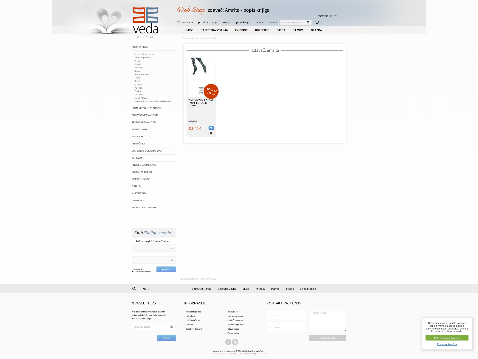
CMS (260, 353)
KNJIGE (188, 30)
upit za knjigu (242, 22)
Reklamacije (232, 312)
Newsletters (144, 303)
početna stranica (202, 288)
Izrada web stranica (234, 353)
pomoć (259, 22)
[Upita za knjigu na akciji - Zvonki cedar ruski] (211, 128)
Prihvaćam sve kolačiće (447, 338)
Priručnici (138, 143)
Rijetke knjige (141, 179)
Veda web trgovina (189, 279)
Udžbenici (138, 200)
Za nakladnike (233, 333)
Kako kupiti (191, 316)
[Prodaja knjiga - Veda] (146, 38)
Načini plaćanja (193, 320)
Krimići (137, 81)
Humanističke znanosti (146, 108)
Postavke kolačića (447, 344)
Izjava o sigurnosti (235, 324)
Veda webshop (190, 38)
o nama (273, 22)
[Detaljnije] (211, 133)
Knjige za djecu (142, 172)
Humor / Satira (141, 98)
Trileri (136, 78)
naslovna (187, 22)
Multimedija (139, 193)
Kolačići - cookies (235, 320)
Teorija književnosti (145, 207)
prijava (333, 15)
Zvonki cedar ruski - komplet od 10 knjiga (200, 103)
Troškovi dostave (194, 329)
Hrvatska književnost (144, 54)
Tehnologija (140, 129)
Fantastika (139, 94)
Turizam (137, 158)
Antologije (138, 68)
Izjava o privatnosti (235, 316)
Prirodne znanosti (144, 122)
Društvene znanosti (145, 115)
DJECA (281, 30)
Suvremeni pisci (141, 74)
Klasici (137, 71)
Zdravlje (137, 136)
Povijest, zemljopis (144, 165)
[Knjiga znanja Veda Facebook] (228, 344)
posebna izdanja (207, 22)
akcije (226, 22)
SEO (265, 353)
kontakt (260, 288)
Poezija (137, 64)
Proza (137, 61)
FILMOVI (298, 30)
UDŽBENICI (262, 30)
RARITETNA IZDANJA (214, 30)
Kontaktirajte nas (193, 312)
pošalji (166, 337)
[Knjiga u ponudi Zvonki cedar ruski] (201, 96)
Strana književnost (142, 57)
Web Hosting (250, 353)
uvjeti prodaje (308, 288)
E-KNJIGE (241, 30)
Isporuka (190, 324)
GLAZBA (316, 30)
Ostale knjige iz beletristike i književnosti (152, 101)
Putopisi (138, 88)
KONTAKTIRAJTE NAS (284, 303)
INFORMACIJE (195, 303)
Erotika (137, 91)
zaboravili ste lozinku (142, 272)
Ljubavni (138, 84)
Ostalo (136, 186)
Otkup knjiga (233, 329)
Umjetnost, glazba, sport (148, 151)
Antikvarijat (140, 47)
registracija (323, 15)
